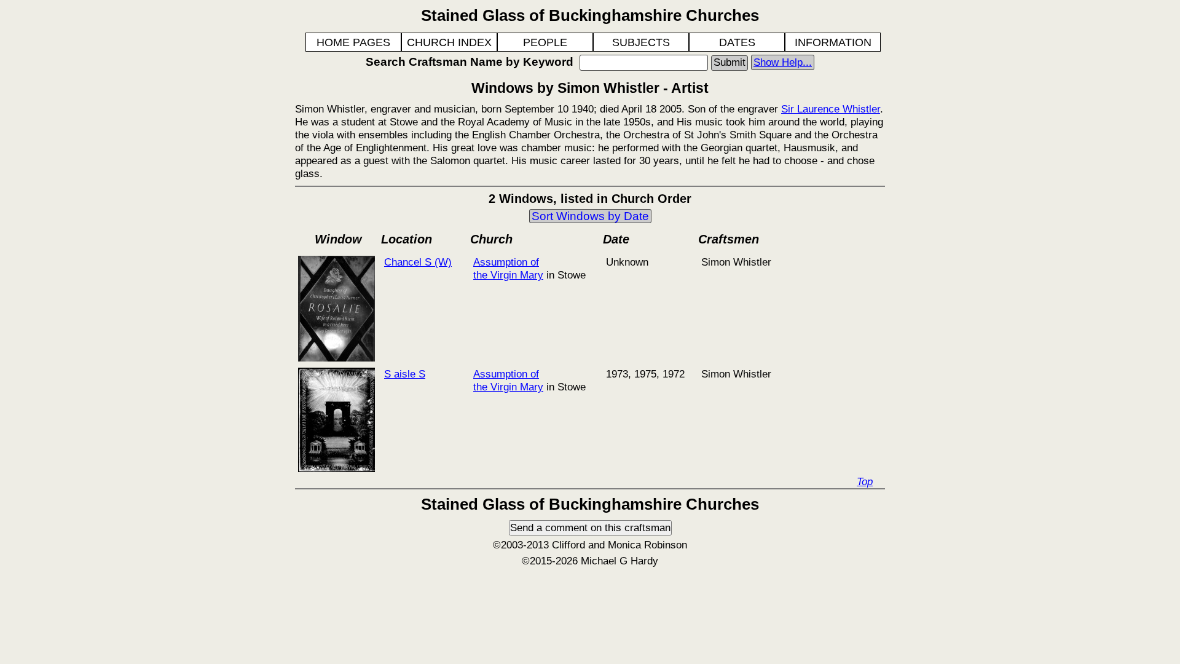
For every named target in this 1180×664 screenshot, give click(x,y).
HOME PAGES (353, 42)
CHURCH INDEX (449, 42)
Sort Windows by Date (590, 216)
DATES (737, 42)
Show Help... (782, 62)
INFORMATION (833, 42)
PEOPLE (545, 42)
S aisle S (404, 374)
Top (865, 481)
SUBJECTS (641, 42)
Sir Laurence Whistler (830, 109)
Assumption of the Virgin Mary (508, 268)
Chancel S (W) (418, 262)
